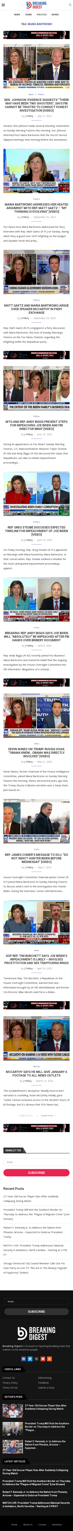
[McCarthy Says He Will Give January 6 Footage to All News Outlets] (36, 1038)
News (17, 14)
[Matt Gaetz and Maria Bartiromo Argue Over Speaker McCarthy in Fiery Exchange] (36, 272)
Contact (42, 1524)
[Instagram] (36, 1358)
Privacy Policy (10, 1383)
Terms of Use (10, 1387)
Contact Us (9, 1378)
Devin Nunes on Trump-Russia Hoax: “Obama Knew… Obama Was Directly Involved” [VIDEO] (36, 752)
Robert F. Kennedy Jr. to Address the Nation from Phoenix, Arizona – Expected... (45, 1444)
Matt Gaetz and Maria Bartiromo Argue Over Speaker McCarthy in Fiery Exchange (36, 309)
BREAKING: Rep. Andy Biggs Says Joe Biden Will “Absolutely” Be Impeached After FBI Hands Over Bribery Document (36, 636)
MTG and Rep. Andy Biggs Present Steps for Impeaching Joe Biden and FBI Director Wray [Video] (37, 425)
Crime (28, 14)
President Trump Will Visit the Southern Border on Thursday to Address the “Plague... (47, 1426)
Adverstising (44, 1378)
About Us (28, 1524)
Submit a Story (46, 1387)
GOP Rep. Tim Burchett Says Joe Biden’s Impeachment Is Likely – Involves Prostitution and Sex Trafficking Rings (36, 959)
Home (14, 1524)
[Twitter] (30, 1358)
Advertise (57, 1524)
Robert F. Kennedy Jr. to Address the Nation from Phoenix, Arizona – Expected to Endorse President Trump (33, 1232)
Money (55, 14)
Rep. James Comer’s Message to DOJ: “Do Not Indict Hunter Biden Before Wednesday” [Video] (36, 858)
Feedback (43, 1383)
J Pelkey (29, 116)
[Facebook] (23, 1358)
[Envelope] (43, 1358)
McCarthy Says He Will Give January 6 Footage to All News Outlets (36, 1073)
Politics (42, 14)
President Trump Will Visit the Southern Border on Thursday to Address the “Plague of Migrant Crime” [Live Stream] (36, 1214)
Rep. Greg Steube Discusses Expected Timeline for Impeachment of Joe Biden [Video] (36, 531)
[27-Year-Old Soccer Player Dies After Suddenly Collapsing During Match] (13, 1411)
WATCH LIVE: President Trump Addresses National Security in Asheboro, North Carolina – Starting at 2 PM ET (35, 1250)
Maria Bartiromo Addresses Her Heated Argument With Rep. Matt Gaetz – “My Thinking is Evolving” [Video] (36, 208)
